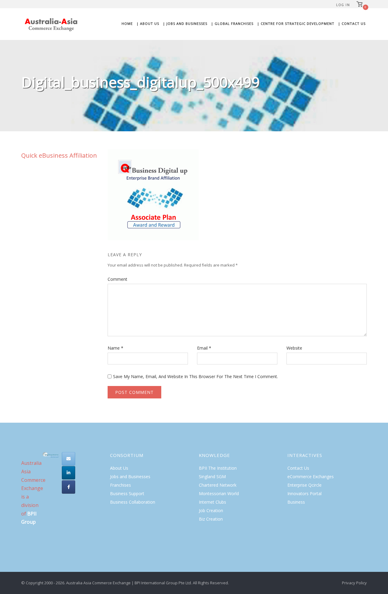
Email (204, 348)
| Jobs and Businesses (185, 23)
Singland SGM (212, 476)
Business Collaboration (132, 502)
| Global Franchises (232, 23)
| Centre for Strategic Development (295, 23)
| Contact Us (352, 23)
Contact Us (298, 468)
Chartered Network (217, 485)
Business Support (127, 493)
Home (127, 23)
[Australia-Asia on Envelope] (68, 458)
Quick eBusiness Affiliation (59, 155)
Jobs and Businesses (130, 476)
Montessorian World (219, 493)
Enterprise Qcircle (304, 485)
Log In (343, 5)
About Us (119, 468)
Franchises (120, 485)
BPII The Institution (218, 468)
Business (296, 502)
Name (115, 348)
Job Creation (211, 510)
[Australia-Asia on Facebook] (68, 487)
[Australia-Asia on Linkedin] (68, 472)
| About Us (147, 23)
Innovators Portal (304, 493)
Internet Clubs (212, 502)
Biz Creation (211, 519)
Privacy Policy (354, 583)
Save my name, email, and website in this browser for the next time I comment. (195, 376)
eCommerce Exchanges (310, 476)
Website (294, 348)
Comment (117, 279)
